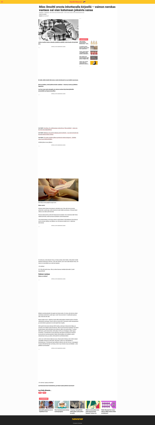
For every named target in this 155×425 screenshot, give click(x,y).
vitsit (44, 392)
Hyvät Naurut (41, 12)
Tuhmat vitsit (46, 12)
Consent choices (77, 423)
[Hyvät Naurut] (77, 2)
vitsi (40, 392)
